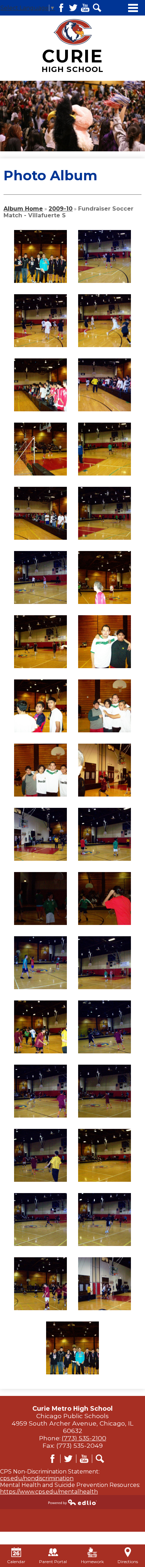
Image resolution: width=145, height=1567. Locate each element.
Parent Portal (53, 1561)
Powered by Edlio (72, 1502)
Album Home (23, 208)
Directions (128, 1561)
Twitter (73, 8)
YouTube (85, 8)
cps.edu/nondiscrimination (37, 1478)
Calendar (16, 1561)
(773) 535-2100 (84, 1438)
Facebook (61, 8)
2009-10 (60, 208)
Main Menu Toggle (133, 8)
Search (97, 8)
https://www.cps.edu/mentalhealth (49, 1491)
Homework (92, 1561)
